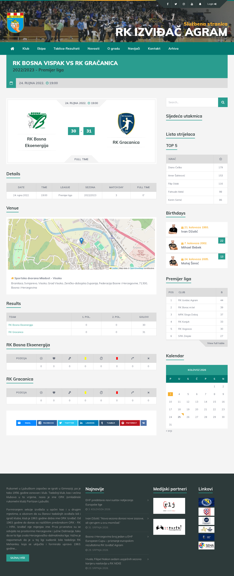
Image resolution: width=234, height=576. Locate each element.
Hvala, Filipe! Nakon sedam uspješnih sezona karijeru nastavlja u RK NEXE (113, 561)
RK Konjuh (183, 321)
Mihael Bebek (191, 247)
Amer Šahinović (176, 175)
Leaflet (114, 268)
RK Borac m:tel (186, 307)
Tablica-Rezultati (66, 48)
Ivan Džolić (189, 231)
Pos (171, 292)
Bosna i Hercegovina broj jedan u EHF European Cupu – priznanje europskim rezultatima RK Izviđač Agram (109, 541)
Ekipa (41, 48)
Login (210, 3)
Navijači (134, 48)
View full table (215, 343)
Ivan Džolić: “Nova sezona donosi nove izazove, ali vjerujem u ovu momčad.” (114, 520)
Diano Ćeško (175, 167)
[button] (81, 241)
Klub (25, 48)
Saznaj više (17, 557)
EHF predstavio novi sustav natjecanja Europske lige (109, 502)
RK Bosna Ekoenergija (20, 324)
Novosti (93, 48)
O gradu (113, 48)
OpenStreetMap (136, 268)
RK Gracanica (15, 332)
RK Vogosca (185, 328)
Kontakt (154, 48)
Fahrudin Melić (176, 191)
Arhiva (173, 48)
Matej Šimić (190, 263)
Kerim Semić (175, 199)
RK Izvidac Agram (188, 300)
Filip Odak (173, 183)
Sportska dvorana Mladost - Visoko (38, 278)
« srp (169, 430)
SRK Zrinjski (184, 336)
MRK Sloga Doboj (188, 314)
